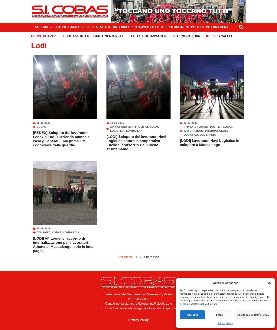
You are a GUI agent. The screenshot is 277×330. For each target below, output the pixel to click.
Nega (219, 314)
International (218, 27)
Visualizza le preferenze (252, 314)
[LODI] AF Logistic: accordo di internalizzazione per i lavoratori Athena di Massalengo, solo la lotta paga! (63, 244)
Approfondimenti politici (182, 27)
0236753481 (141, 299)
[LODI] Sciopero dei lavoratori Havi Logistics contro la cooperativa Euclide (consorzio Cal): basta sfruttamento (136, 143)
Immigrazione (194, 130)
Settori (41, 27)
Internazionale (216, 130)
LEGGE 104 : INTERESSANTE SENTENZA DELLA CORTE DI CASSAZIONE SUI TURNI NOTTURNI (131, 36)
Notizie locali (67, 27)
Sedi (89, 27)
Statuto (103, 27)
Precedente (125, 257)
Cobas (41, 126)
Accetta (192, 314)
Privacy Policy (225, 323)
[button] (269, 283)
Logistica (117, 130)
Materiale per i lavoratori (135, 27)
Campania (44, 232)
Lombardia (134, 130)
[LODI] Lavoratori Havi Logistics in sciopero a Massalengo (209, 143)
